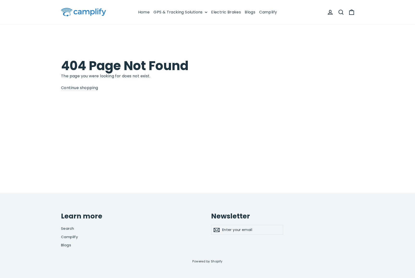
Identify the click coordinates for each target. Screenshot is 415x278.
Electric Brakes (226, 12)
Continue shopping (79, 88)
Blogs (250, 12)
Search (67, 228)
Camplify (268, 12)
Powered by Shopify (207, 261)
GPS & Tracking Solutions (178, 12)
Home (144, 12)
